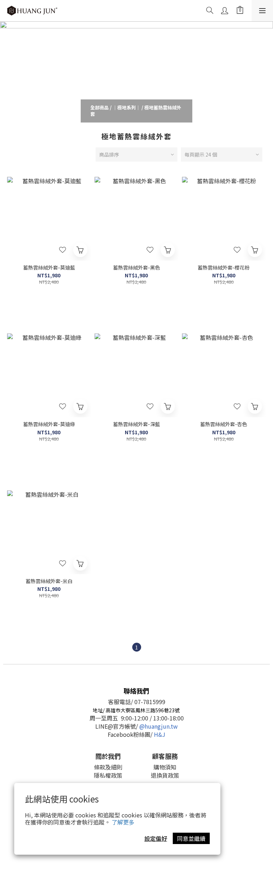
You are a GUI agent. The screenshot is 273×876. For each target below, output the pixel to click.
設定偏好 (155, 838)
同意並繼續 (191, 838)
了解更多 (123, 822)
